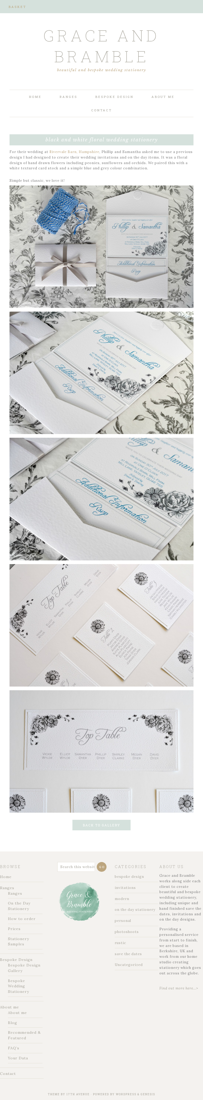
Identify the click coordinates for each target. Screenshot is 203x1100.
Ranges (7, 887)
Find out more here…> (178, 988)
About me (9, 1007)
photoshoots (127, 932)
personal (123, 920)
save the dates (128, 954)
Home (6, 876)
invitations (125, 887)
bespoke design (129, 876)
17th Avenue (78, 1094)
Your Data (18, 1058)
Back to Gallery (101, 825)
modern (122, 899)
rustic (120, 943)
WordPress (126, 1094)
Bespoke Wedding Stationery (18, 986)
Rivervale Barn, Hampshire (74, 152)
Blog (12, 1022)
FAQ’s (13, 1048)
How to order (22, 918)
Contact (8, 1073)
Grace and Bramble (101, 45)
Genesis (148, 1094)
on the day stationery (135, 909)
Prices (14, 928)
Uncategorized (129, 965)
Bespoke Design (16, 959)
